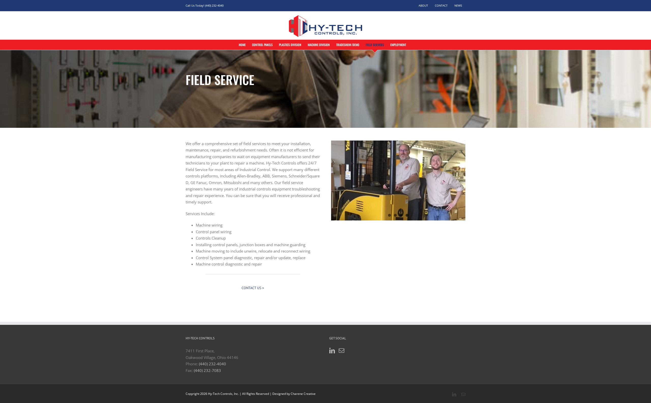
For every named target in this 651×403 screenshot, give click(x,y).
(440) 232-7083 (207, 370)
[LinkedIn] (332, 350)
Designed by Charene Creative (294, 394)
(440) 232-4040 (212, 363)
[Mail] (341, 350)
